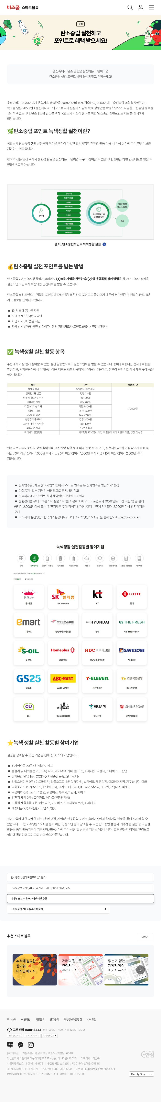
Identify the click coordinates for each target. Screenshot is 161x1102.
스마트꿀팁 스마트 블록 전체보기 (27, 909)
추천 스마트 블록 (18, 936)
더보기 (145, 937)
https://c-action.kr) (128, 517)
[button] (140, 969)
